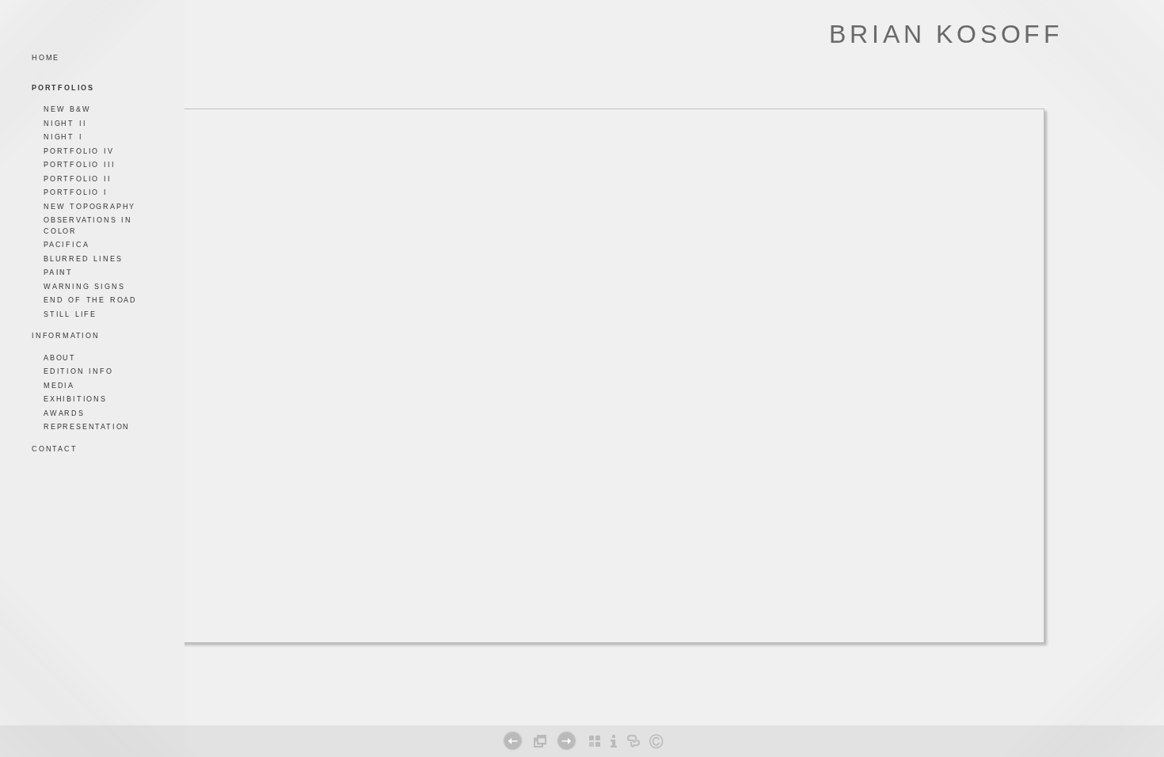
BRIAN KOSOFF (946, 34)
